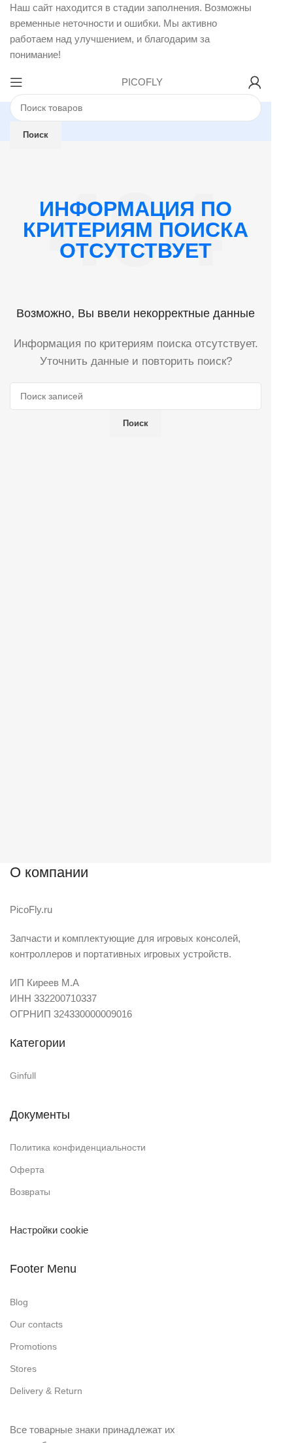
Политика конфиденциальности (78, 1147)
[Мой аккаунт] (255, 82)
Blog (19, 1302)
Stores (23, 1368)
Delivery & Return (46, 1391)
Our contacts (36, 1324)
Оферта (27, 1169)
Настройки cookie (49, 1229)
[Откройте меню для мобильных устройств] (16, 82)
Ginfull (23, 1075)
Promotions (33, 1346)
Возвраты (30, 1192)
